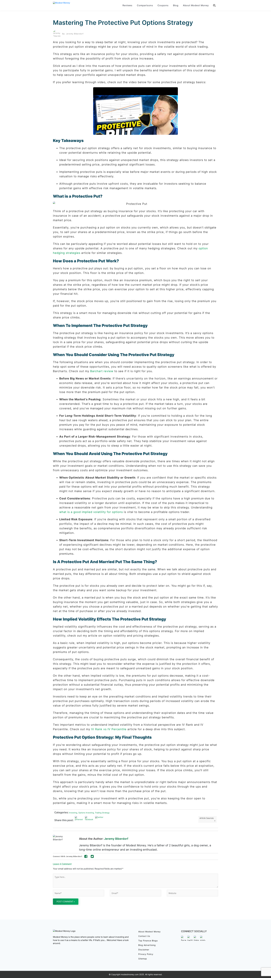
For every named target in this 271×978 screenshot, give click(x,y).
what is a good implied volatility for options (91, 512)
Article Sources (207, 818)
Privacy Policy (145, 954)
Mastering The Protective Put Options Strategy (123, 22)
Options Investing (85, 812)
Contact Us (144, 936)
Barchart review (101, 371)
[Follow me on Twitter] (92, 857)
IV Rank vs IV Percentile (108, 729)
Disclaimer (143, 949)
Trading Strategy (102, 812)
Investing (73, 812)
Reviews (127, 5)
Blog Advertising (147, 945)
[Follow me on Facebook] (86, 857)
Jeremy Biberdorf (116, 838)
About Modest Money (196, 5)
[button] (214, 5)
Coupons (163, 5)
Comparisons (145, 5)
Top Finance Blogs (148, 940)
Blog (175, 5)
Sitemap (142, 958)
